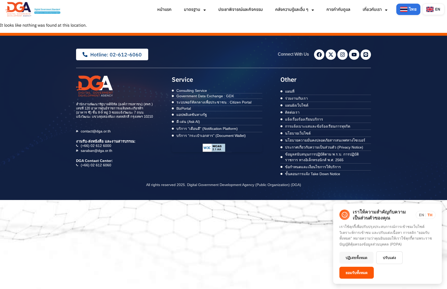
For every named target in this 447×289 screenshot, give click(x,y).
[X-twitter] (331, 54)
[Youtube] (354, 54)
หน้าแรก (164, 9)
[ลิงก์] (33, 9)
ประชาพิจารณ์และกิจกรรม (240, 9)
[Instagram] (342, 54)
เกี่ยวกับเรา (373, 9)
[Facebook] (319, 54)
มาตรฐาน (192, 9)
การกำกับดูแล (338, 9)
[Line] (366, 54)
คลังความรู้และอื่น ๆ (292, 9)
